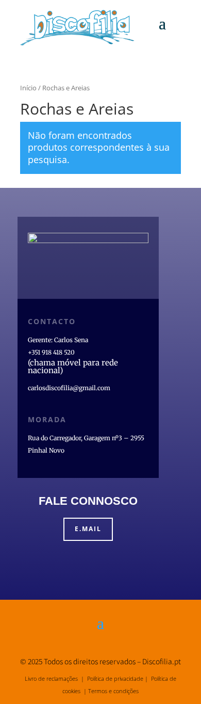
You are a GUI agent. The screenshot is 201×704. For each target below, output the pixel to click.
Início (28, 87)
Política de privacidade (115, 678)
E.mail (88, 528)
